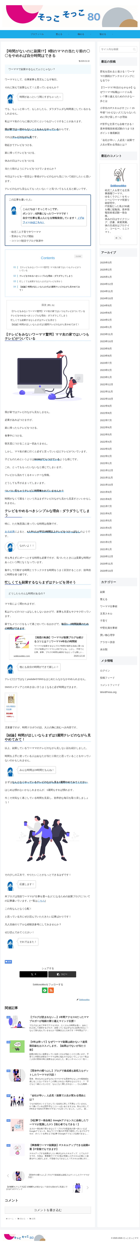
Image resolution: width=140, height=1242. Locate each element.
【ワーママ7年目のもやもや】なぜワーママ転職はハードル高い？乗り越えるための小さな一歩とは (118, 94)
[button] (62, 974)
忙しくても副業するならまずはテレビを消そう (40, 281)
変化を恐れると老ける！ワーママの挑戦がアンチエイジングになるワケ (117, 76)
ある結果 (10, 531)
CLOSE (78, 256)
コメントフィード (110, 685)
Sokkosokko (118, 185)
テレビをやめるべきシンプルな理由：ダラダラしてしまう (39, 315)
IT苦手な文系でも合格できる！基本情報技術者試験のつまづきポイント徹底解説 (117, 128)
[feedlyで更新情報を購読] (44, 990)
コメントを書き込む (48, 1210)
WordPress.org (108, 692)
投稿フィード (107, 677)
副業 (9, 962)
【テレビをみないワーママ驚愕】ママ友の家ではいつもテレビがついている (50, 269)
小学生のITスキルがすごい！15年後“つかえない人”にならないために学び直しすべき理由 (118, 112)
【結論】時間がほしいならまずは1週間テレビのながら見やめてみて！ (45, 324)
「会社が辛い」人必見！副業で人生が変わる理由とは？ (117, 142)
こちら (41, 900)
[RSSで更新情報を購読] (51, 990)
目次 (44, 305)
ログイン (105, 670)
